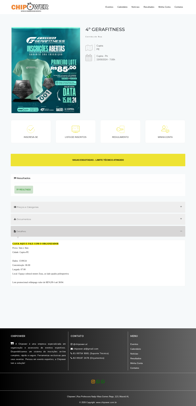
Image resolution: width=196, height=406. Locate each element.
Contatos (179, 7)
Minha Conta (164, 7)
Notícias (135, 7)
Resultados (149, 7)
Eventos (109, 7)
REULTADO (25, 189)
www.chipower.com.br (106, 402)
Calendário (122, 7)
